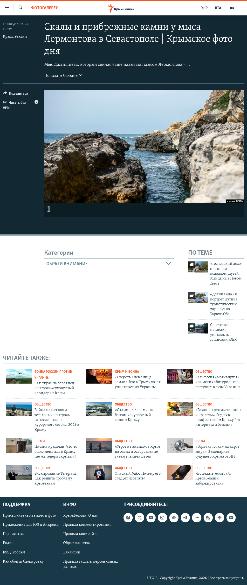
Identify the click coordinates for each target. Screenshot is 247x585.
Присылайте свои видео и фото (29, 516)
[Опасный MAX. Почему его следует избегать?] (99, 472)
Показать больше (61, 76)
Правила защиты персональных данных (90, 564)
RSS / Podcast (14, 552)
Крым (200, 441)
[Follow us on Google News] (173, 517)
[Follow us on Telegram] (185, 517)
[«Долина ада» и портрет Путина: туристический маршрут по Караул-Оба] (198, 297)
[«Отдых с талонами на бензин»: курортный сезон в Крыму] (99, 409)
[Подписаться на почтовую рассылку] (231, 517)
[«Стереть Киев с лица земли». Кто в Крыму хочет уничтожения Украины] (99, 376)
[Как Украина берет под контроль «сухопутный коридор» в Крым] (19, 376)
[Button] (15, 94)
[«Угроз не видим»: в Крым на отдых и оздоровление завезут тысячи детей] (99, 445)
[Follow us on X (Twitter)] (139, 517)
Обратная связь (76, 543)
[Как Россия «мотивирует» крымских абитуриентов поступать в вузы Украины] (180, 376)
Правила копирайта (80, 534)
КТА (218, 8)
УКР (204, 8)
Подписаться (14, 534)
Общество (203, 372)
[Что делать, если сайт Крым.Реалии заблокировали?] (180, 472)
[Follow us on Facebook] (128, 517)
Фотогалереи (45, 8)
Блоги (39, 441)
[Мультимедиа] (232, 8)
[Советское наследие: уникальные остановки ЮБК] (198, 328)
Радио (8, 543)
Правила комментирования (87, 525)
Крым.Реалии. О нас (80, 516)
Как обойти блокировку (23, 562)
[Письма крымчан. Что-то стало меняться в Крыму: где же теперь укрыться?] (19, 445)
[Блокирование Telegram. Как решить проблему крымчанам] (19, 472)
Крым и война (127, 372)
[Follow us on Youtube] (151, 517)
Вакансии (71, 552)
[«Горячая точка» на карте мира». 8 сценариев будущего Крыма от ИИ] (180, 445)
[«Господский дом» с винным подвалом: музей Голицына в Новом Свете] (198, 267)
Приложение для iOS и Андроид (31, 525)
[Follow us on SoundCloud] (196, 517)
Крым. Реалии (15, 37)
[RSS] (208, 517)
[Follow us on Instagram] (162, 517)
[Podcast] (219, 517)
